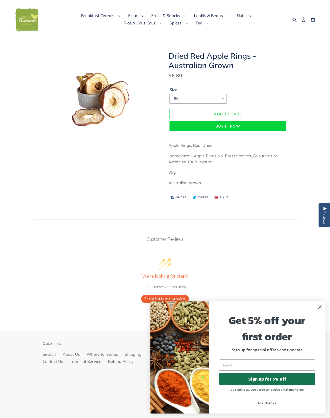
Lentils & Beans (208, 15)
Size (173, 89)
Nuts (241, 15)
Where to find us (102, 354)
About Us (71, 354)
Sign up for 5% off (267, 379)
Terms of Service (85, 361)
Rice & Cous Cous (140, 23)
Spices (175, 23)
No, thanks (267, 403)
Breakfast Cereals (97, 15)
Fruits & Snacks (165, 15)
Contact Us (53, 361)
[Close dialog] (320, 307)
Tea (199, 23)
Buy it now (228, 126)
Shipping (133, 354)
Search (49, 354)
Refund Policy (121, 361)
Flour (132, 15)
